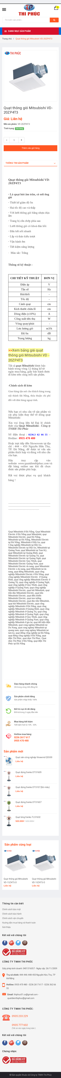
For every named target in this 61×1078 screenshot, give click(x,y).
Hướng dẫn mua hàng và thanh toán (19, 923)
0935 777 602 (20, 1024)
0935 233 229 (20, 1016)
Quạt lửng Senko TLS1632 (28, 817)
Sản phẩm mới (13, 751)
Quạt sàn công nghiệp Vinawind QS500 (34, 757)
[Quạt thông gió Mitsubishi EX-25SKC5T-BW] (44, 862)
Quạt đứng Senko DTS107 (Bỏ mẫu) (33, 787)
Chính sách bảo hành (12, 914)
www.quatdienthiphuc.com (33, 463)
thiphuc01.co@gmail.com (26, 994)
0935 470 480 (21, 740)
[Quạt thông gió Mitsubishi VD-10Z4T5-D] (16, 862)
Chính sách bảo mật (11, 909)
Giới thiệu (6, 927)
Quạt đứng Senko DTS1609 (28, 772)
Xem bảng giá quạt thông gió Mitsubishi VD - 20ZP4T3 (28, 355)
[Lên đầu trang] (51, 1072)
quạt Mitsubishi (25, 365)
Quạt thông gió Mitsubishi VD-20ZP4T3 (29, 181)
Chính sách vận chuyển (12, 918)
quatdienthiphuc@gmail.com (20, 998)
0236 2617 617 (22, 737)
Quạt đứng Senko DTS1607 (28, 802)
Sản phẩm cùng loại (17, 844)
